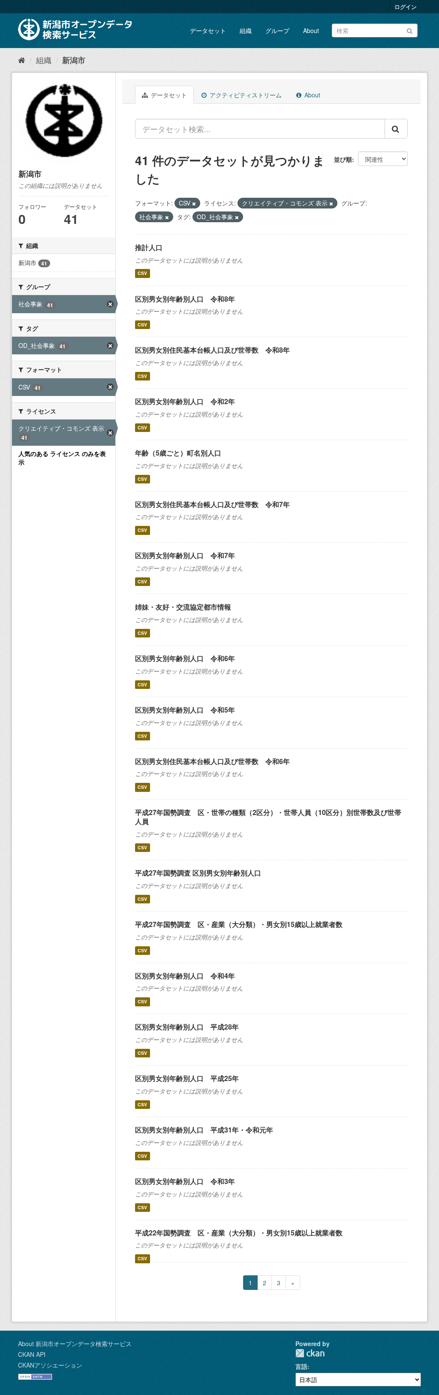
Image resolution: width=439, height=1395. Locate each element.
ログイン (405, 7)
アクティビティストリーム (245, 95)
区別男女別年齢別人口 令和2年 (185, 401)
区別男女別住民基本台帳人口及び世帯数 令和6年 (212, 761)
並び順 (343, 159)
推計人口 (148, 247)
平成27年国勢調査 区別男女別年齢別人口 (198, 873)
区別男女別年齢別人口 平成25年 (187, 1078)
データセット (208, 30)
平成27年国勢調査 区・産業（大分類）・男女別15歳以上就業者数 (239, 924)
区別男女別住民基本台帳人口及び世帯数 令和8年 (212, 350)
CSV (142, 273)
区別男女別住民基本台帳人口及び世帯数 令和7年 (212, 504)
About (311, 30)
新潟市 (73, 60)
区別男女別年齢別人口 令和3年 (185, 1181)
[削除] (194, 203)
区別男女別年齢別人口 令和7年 (185, 555)
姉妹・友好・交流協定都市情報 (183, 607)
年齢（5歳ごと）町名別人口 (178, 453)
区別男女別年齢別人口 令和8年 (185, 299)
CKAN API (31, 1354)
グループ (277, 30)
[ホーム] (21, 59)
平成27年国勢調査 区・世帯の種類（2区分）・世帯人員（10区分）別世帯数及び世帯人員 (268, 816)
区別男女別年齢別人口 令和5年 (185, 710)
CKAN (310, 1353)
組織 (246, 30)
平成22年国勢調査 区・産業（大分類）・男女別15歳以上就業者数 (239, 1233)
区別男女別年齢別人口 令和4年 (185, 976)
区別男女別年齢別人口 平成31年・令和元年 (204, 1130)
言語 (301, 1366)
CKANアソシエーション (50, 1365)
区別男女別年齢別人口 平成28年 (187, 1027)
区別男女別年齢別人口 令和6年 (185, 658)
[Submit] (409, 29)
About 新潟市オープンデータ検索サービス (75, 1343)
